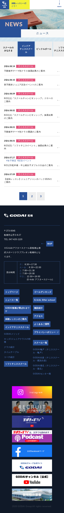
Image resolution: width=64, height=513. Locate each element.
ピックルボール (43, 49)
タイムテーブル (11, 352)
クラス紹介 (9, 347)
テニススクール (25, 66)
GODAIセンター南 (42, 374)
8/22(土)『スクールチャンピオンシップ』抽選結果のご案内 (28, 116)
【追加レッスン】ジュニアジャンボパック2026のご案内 (28, 180)
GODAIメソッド (12, 334)
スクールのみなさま (8, 49)
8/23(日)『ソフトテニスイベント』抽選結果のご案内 (28, 147)
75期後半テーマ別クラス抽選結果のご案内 (24, 71)
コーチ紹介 (9, 357)
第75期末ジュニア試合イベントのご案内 (23, 84)
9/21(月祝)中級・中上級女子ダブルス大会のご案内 (28, 165)
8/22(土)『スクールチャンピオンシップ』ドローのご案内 (28, 99)
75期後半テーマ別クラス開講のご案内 (22, 132)
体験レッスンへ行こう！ (18, 4)
